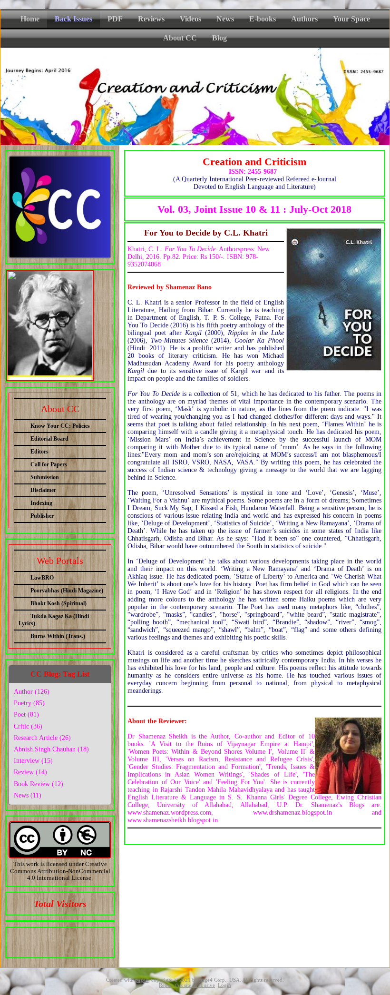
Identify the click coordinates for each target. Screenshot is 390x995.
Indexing (41, 503)
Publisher (42, 515)
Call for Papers (48, 464)
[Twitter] (50, 940)
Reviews (151, 19)
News (225, 19)
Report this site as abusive (187, 985)
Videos (190, 19)
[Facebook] (32, 940)
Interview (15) (33, 760)
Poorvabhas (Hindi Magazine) (66, 590)
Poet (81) (26, 714)
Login (224, 985)
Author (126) (31, 691)
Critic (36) (28, 726)
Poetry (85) (29, 703)
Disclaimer (43, 490)
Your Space (351, 19)
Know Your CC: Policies (60, 426)
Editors (39, 451)
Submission (44, 477)
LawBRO (42, 577)
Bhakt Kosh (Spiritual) (58, 603)
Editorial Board (49, 438)
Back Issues (73, 19)
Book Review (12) (38, 784)
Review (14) (30, 772)
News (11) (27, 795)
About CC (180, 38)
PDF (115, 19)
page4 (141, 980)
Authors (304, 19)
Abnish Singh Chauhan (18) (51, 749)
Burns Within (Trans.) (57, 636)
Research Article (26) (42, 737)
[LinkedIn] (67, 940)
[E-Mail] (85, 940)
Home (29, 19)
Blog (219, 38)
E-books (262, 19)
